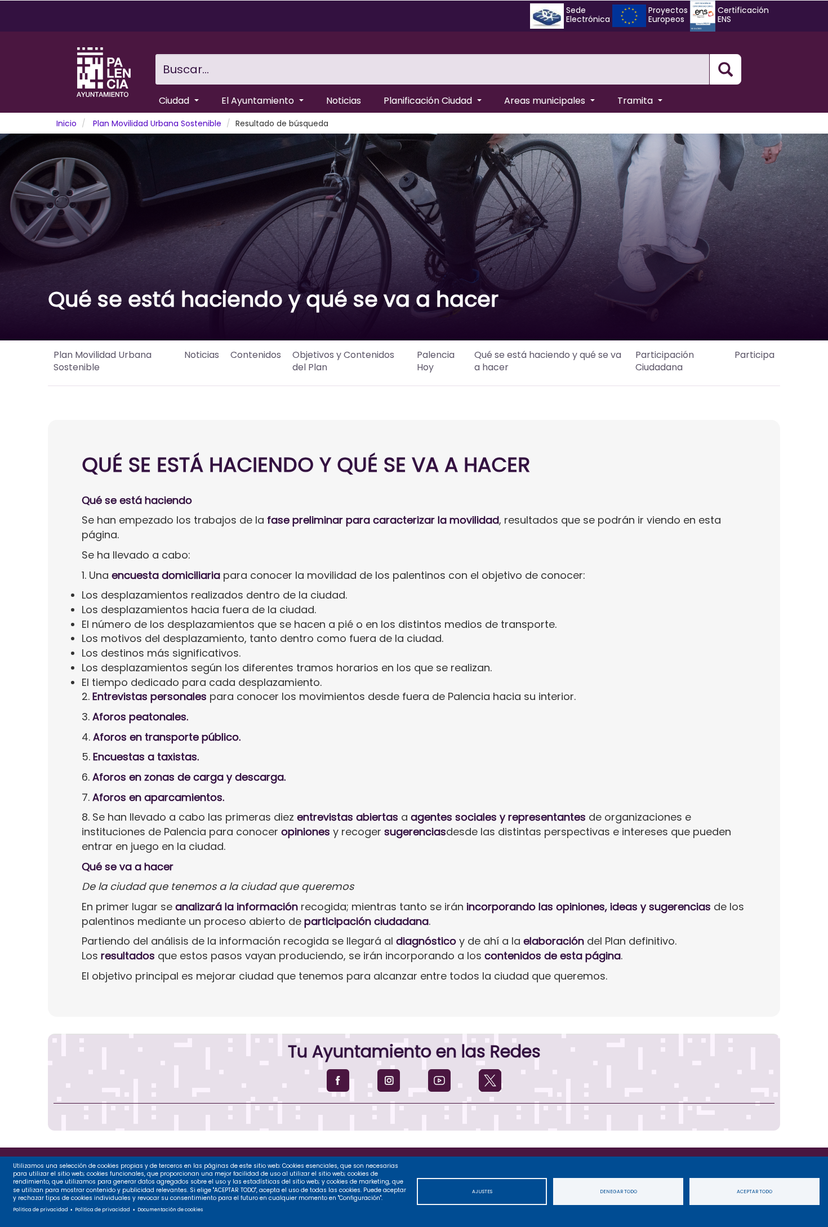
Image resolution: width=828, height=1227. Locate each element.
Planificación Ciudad (429, 100)
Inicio (66, 123)
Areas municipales (545, 100)
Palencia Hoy (436, 361)
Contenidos (255, 354)
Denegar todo (618, 1191)
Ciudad (175, 100)
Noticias (343, 100)
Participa (754, 354)
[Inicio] (104, 72)
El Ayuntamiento (258, 100)
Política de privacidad (40, 1209)
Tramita (636, 100)
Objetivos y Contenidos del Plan (343, 361)
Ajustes (482, 1191)
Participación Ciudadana (664, 361)
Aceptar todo (754, 1191)
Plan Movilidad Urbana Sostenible (157, 123)
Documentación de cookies (170, 1209)
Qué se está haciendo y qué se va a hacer (547, 361)
